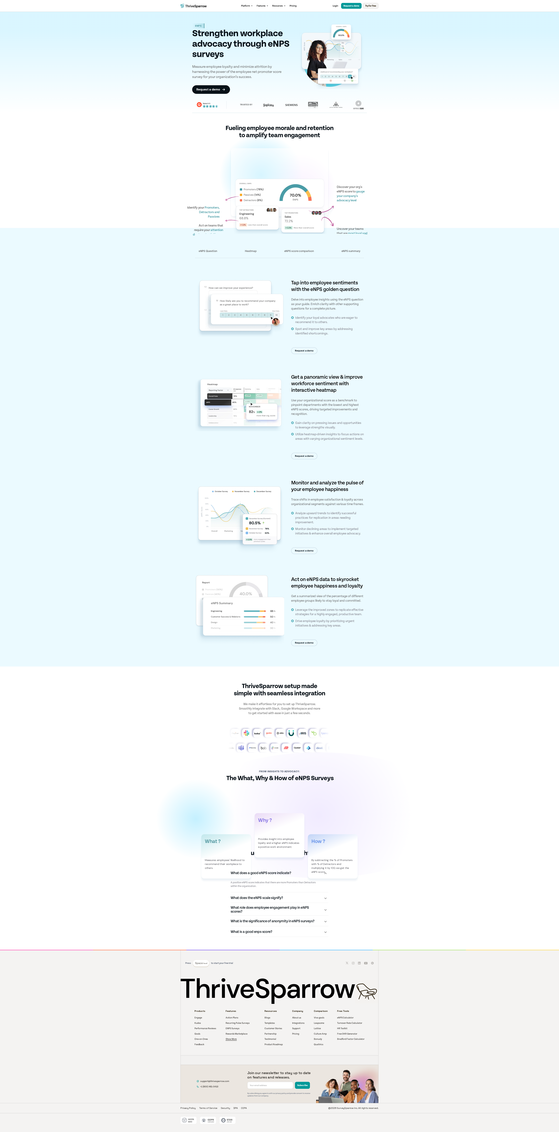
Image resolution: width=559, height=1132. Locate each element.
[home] (194, 5)
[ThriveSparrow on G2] (372, 963)
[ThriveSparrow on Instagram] (353, 963)
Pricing (293, 6)
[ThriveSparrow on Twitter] (347, 963)
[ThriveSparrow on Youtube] (366, 963)
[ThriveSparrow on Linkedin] (359, 963)
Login (335, 6)
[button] (247, 6)
